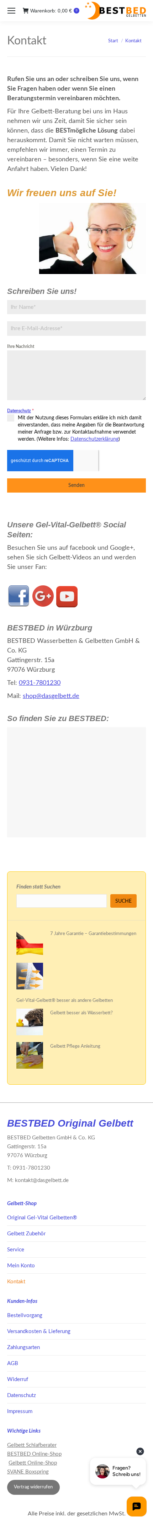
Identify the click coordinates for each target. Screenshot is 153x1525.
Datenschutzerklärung (94, 439)
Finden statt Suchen (38, 887)
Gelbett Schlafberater (32, 1445)
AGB (12, 1363)
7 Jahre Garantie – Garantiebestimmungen (93, 933)
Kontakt (16, 1281)
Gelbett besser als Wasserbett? (81, 1013)
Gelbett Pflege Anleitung (75, 1046)
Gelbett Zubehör (26, 1233)
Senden (76, 485)
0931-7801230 (39, 683)
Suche (123, 901)
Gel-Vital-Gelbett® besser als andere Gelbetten (64, 1000)
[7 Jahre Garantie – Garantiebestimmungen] (29, 944)
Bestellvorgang (24, 1315)
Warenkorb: (53, 11)
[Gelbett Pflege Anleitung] (29, 1057)
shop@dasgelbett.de (51, 696)
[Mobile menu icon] (11, 10)
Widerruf (17, 1379)
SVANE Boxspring (28, 1472)
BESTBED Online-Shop (34, 1454)
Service (15, 1249)
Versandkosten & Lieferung (38, 1331)
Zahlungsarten (23, 1347)
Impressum (19, 1411)
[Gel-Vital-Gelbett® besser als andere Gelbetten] (29, 978)
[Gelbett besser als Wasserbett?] (29, 1023)
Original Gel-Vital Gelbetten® (42, 1217)
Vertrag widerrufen (33, 1487)
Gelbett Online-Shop (33, 1463)
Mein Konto (21, 1265)
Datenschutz (19, 411)
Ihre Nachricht (20, 346)
